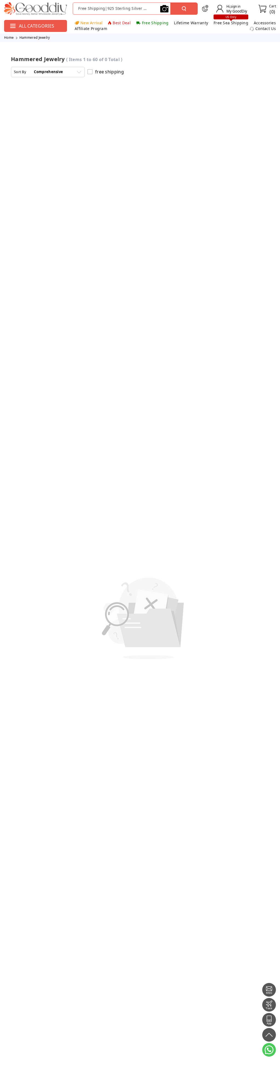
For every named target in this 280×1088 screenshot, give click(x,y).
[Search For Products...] (184, 9)
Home (9, 37)
